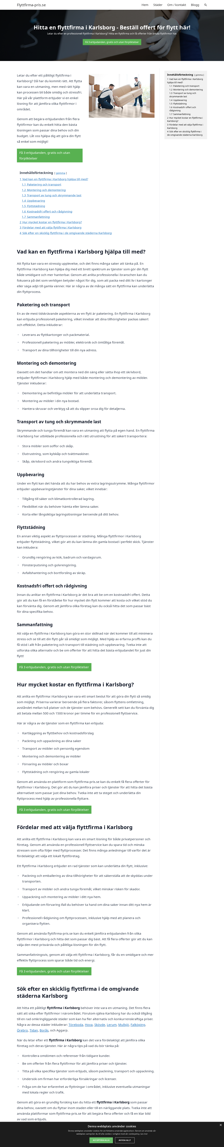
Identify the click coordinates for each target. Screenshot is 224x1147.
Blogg (195, 5)
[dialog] (112, 1134)
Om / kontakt (176, 5)
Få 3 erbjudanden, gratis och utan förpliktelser (112, 42)
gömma (60, 173)
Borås (44, 1030)
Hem (145, 5)
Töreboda (76, 1024)
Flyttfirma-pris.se (31, 4)
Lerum (112, 1024)
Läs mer (144, 1134)
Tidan (34, 1030)
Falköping (138, 1024)
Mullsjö (123, 1024)
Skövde (99, 1024)
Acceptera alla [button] (101, 1140)
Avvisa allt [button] (125, 1140)
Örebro (22, 1030)
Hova (89, 1024)
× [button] (220, 1125)
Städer (157, 5)
